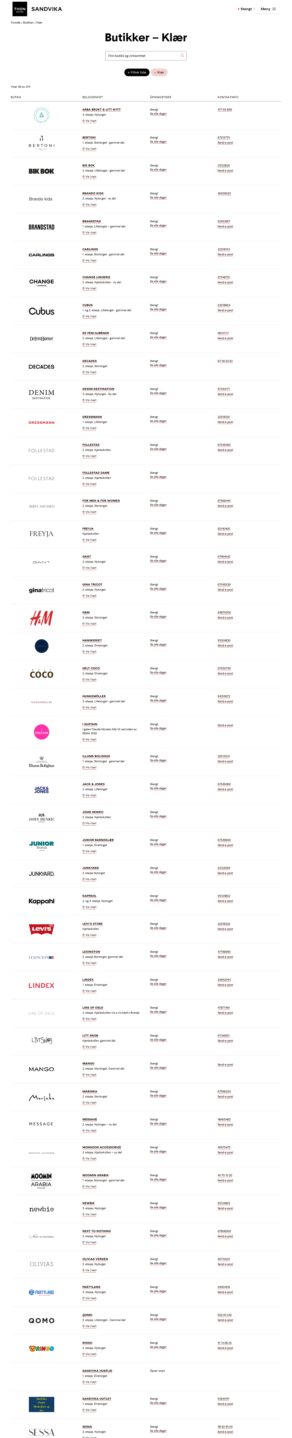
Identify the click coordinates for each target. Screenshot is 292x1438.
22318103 (224, 249)
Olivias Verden (95, 1259)
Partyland (91, 1287)
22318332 (224, 923)
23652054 (224, 979)
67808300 (224, 1231)
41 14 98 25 (225, 1343)
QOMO (87, 1315)
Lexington (91, 951)
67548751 (224, 277)
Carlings (90, 249)
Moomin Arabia (95, 1175)
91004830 (224, 640)
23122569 (224, 868)
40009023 (224, 193)
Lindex (88, 979)
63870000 (224, 612)
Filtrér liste (138, 72)
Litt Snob (90, 1035)
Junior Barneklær (98, 840)
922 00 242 (225, 1315)
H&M (86, 612)
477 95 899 (225, 109)
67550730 (224, 668)
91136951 (224, 1035)
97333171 (224, 389)
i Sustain (90, 724)
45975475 (224, 1147)
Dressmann (92, 417)
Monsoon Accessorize (101, 1147)
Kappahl (89, 896)
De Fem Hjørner (95, 333)
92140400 (224, 528)
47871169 (224, 1007)
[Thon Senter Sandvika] (37, 8)
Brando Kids (93, 193)
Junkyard (90, 868)
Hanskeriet (92, 640)
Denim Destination (98, 389)
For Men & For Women (101, 500)
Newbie (88, 1203)
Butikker (28, 22)
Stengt (246, 9)
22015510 (224, 756)
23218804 (224, 305)
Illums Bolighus (96, 756)
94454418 (224, 1287)
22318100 (224, 417)
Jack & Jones (93, 784)
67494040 (224, 556)
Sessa (87, 1426)
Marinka (89, 1091)
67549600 (224, 840)
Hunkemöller (94, 696)
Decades (89, 361)
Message (89, 1119)
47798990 (224, 951)
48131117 (223, 333)
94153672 (224, 696)
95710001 (224, 1259)
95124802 (224, 896)
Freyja (88, 528)
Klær (160, 72)
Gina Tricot (92, 584)
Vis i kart (90, 120)
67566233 (224, 1091)
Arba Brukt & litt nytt (101, 109)
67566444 (224, 500)
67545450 (224, 444)
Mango (88, 1063)
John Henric (93, 812)
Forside (15, 22)
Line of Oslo (92, 1007)
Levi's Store (92, 923)
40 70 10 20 (225, 1175)
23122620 (224, 165)
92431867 (224, 221)
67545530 (224, 584)
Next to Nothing (96, 1231)
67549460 (224, 784)
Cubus (87, 305)
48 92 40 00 (225, 1426)
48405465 (224, 1119)
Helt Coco (91, 668)
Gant (86, 556)
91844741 (223, 1398)
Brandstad (91, 221)
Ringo (87, 1343)
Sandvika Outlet (96, 1398)
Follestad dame (96, 472)
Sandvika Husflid (97, 1370)
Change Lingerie (96, 277)
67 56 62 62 (225, 361)
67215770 (224, 137)
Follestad (91, 444)
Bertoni (89, 137)
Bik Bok (88, 165)
